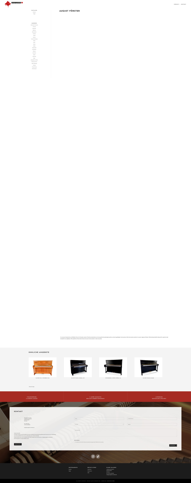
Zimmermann (34, 68)
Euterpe (34, 33)
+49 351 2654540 (27, 424)
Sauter (34, 54)
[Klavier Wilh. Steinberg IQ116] (43, 367)
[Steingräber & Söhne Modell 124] (113, 367)
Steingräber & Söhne (34, 59)
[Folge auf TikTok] (98, 456)
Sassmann (34, 52)
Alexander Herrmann (34, 24)
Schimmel (34, 56)
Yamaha (34, 65)
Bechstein (34, 28)
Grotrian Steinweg (34, 38)
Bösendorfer (34, 31)
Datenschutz (90, 470)
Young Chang (34, 66)
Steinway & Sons (34, 61)
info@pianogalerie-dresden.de (29, 427)
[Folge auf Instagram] (93, 456)
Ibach (34, 42)
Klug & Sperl (34, 47)
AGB (88, 472)
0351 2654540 (18, 435)
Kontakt (183, 4)
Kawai (34, 44)
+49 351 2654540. (36, 435)
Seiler (34, 58)
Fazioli (34, 35)
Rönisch (34, 51)
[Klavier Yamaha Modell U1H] (78, 367)
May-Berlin (34, 49)
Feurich (34, 37)
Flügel (34, 13)
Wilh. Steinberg (34, 63)
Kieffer (34, 45)
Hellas (34, 40)
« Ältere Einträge (31, 386)
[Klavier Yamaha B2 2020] (148, 367)
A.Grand (34, 26)
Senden (172, 445)
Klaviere (34, 12)
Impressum (89, 469)
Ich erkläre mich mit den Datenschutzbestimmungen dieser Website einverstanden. (89, 442)
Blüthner (34, 30)
